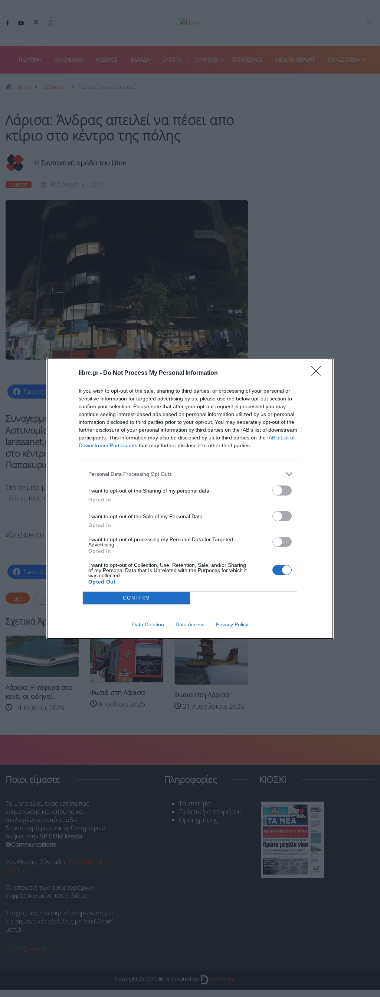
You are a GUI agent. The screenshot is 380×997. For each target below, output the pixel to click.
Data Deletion (148, 624)
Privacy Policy (232, 624)
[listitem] (190, 474)
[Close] (318, 373)
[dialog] (190, 499)
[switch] (282, 490)
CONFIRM (136, 598)
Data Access (190, 624)
